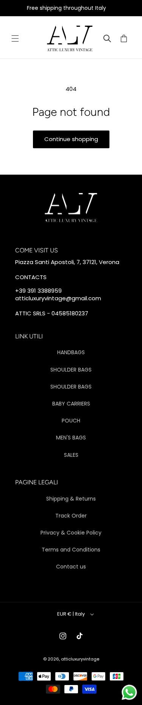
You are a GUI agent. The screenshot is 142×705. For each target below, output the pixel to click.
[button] (15, 38)
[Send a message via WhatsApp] (129, 692)
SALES (71, 455)
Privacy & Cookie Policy (71, 532)
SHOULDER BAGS (71, 369)
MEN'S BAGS (71, 437)
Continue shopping (71, 139)
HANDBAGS (71, 352)
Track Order (71, 515)
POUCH (71, 420)
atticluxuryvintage (80, 659)
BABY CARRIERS (71, 403)
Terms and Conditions (71, 549)
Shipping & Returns (71, 498)
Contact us (71, 566)
